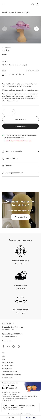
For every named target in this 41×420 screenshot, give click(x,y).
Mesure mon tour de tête (13, 151)
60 (20, 74)
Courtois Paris (6, 47)
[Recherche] (32, 5)
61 (23, 74)
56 (6, 74)
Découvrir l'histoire (20, 264)
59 (17, 74)
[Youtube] (8, 346)
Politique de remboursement (11, 375)
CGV (3, 359)
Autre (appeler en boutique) (18, 65)
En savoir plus (20, 288)
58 (13, 74)
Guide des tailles (7, 378)
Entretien (8, 166)
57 (10, 74)
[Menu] (3, 4)
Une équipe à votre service (14, 173)
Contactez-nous (7, 341)
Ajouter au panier (20, 119)
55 (3, 74)
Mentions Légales (7, 362)
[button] (4, 28)
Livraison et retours (11, 158)
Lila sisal (4, 65)
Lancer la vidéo (22, 217)
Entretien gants (7, 368)
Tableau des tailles (33, 71)
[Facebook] (3, 346)
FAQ (3, 356)
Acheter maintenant (20, 126)
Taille (20, 71)
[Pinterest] (19, 346)
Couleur (5, 61)
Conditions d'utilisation (9, 372)
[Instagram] (13, 346)
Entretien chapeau (8, 365)
